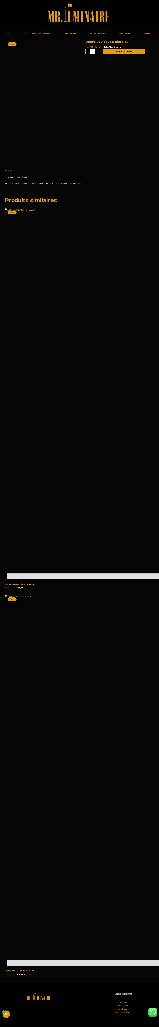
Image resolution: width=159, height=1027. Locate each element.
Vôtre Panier (124, 34)
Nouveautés (70, 34)
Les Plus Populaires (97, 34)
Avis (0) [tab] (8, 171)
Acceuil (123, 1002)
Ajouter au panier (124, 51)
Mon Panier (123, 1006)
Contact (146, 34)
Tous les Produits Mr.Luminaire (36, 34)
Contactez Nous (123, 1012)
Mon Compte (123, 1009)
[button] (51, 34)
